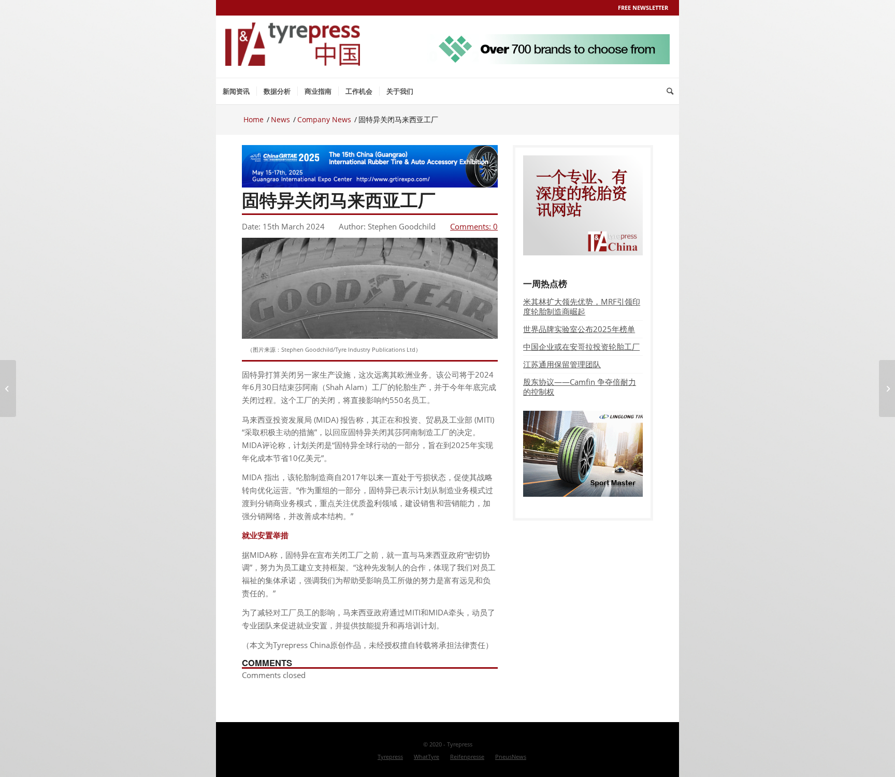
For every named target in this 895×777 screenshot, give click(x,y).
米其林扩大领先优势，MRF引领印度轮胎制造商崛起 (581, 306)
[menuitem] (236, 91)
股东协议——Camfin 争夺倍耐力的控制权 (579, 387)
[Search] (670, 91)
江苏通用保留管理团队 (562, 364)
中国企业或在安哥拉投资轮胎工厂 (581, 346)
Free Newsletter (643, 7)
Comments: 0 (474, 226)
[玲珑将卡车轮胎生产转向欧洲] (8, 388)
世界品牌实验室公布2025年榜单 (579, 329)
